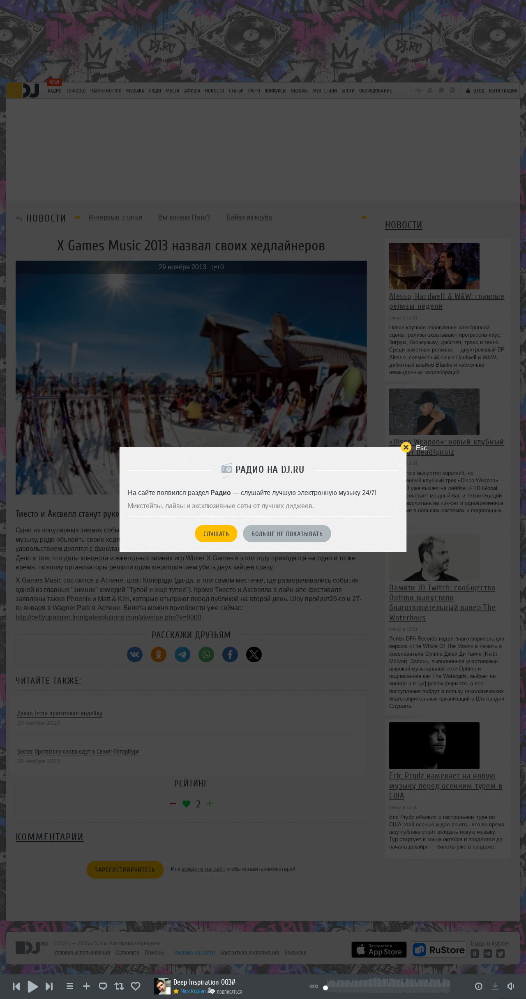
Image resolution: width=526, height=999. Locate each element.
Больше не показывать (287, 534)
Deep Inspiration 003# (204, 982)
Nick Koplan (193, 991)
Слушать (216, 534)
